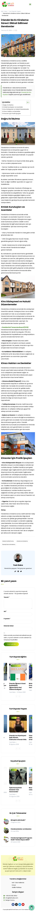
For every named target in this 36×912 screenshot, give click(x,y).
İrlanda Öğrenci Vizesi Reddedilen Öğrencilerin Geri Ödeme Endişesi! (17, 686)
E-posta (7, 619)
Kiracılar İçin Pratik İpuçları (12, 113)
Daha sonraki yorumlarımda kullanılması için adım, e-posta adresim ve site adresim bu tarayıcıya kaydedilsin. (17, 637)
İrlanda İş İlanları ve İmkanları (21, 829)
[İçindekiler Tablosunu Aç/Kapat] (27, 102)
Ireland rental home (8, 541)
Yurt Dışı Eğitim (16, 666)
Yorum (6, 597)
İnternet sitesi (8, 626)
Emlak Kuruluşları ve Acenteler (13, 107)
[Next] (19, 696)
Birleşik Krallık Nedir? (18, 820)
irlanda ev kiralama (22, 541)
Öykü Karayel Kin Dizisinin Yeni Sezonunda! (15, 790)
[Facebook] (13, 904)
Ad (5, 611)
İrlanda (14, 718)
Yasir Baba (18, 565)
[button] (30, 4)
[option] (18, 678)
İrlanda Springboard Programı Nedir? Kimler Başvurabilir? (21, 839)
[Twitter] (19, 904)
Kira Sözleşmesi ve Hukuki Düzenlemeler (16, 109)
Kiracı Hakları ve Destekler (11, 111)
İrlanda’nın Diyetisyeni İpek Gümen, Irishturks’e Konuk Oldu (17, 738)
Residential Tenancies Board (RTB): (15, 327)
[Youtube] (23, 904)
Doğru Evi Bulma (8, 105)
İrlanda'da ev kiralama (8, 544)
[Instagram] (16, 904)
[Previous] (16, 696)
